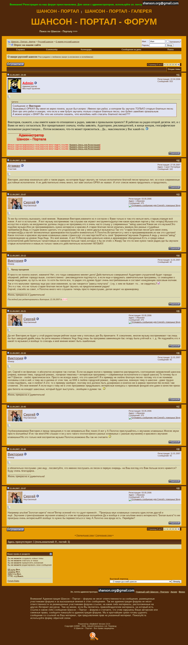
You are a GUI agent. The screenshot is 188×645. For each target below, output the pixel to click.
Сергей (29, 202)
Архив (174, 592)
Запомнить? (175, 42)
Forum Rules (13, 581)
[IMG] (10, 574)
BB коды (11, 569)
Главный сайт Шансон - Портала (152, 592)
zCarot (120, 626)
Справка (20, 49)
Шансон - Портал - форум (23, 41)
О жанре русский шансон (67, 41)
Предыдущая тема (85, 535)
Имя (144, 41)
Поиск (170, 49)
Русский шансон (45, 41)
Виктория (15, 261)
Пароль (145, 45)
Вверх (182, 592)
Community (51, 49)
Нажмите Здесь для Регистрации (84, 145)
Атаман (14, 166)
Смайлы (11, 572)
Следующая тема (103, 535)
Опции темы (174, 69)
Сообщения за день (131, 49)
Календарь (86, 49)
